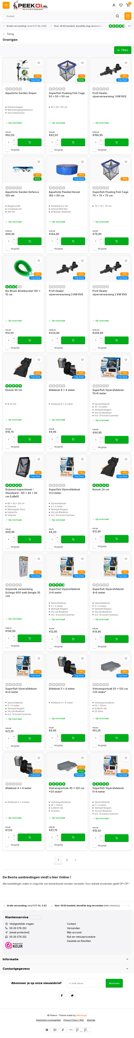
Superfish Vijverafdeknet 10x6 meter (108, 391)
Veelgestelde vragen (21, 923)
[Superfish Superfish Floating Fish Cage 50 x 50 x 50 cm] (67, 71)
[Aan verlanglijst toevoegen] (38, 62)
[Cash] (63, 1029)
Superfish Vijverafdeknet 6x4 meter (21, 690)
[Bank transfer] (71, 1029)
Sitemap (91, 1020)
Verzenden (73, 928)
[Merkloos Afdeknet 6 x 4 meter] (67, 368)
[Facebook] (61, 995)
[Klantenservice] (35, 917)
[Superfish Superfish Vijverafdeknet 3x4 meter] (67, 567)
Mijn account (74, 932)
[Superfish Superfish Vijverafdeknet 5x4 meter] (110, 766)
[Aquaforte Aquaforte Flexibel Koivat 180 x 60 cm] (67, 170)
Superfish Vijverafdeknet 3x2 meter (64, 491)
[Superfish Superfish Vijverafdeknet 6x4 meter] (23, 666)
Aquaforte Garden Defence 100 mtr (22, 193)
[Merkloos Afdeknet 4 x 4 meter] (23, 766)
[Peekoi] (30, 5)
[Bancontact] (55, 1029)
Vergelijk (15, 149)
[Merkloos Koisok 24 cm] (110, 467)
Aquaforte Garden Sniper (21, 93)
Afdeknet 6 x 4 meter (62, 389)
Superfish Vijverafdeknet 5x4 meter (108, 790)
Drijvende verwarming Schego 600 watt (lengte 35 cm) (22, 592)
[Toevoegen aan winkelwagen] (30, 142)
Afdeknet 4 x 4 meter (18, 788)
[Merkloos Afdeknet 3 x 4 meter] (67, 666)
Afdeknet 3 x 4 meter (62, 688)
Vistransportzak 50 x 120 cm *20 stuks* (110, 690)
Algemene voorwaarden (48, 1020)
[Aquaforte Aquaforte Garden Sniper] (23, 71)
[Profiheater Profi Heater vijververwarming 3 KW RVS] (67, 268)
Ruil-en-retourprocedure (81, 936)
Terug (10, 33)
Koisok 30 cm (13, 389)
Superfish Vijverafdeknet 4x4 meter (108, 591)
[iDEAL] (47, 1029)
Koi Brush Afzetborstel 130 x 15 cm (22, 292)
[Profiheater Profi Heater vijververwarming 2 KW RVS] (110, 268)
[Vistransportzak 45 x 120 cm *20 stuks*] (67, 766)
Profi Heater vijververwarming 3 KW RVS (66, 292)
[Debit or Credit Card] (87, 1029)
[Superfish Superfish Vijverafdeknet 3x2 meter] (67, 467)
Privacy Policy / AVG (74, 1020)
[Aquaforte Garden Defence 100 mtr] (23, 170)
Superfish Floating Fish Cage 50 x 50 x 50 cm (67, 95)
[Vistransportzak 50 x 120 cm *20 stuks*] (110, 666)
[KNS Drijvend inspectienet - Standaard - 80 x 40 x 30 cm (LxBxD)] (23, 467)
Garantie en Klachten (79, 940)
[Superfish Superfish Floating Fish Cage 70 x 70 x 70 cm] (110, 170)
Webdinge (81, 1015)
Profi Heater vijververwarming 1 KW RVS (109, 95)
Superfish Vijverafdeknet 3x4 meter (64, 591)
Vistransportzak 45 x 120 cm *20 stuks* (66, 790)
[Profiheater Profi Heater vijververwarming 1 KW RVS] (110, 71)
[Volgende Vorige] (75, 860)
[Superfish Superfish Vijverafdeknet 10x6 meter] (110, 368)
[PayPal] (79, 1029)
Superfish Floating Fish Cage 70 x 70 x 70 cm (110, 193)
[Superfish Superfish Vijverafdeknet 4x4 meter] (110, 567)
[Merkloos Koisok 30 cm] (23, 368)
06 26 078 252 (18, 928)
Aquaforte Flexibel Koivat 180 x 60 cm (64, 193)
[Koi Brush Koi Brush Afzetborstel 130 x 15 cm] (23, 268)
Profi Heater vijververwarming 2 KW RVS (109, 292)
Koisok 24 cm (100, 489)
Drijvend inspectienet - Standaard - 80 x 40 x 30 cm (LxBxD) (21, 493)
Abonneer (114, 983)
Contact (71, 923)
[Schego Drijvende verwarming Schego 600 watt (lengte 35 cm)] (23, 567)
